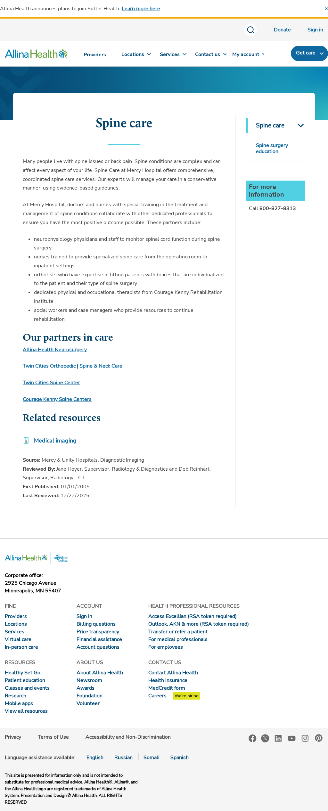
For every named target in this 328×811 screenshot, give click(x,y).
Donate (282, 29)
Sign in (315, 29)
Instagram (305, 737)
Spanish (179, 757)
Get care (306, 52)
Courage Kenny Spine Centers (57, 399)
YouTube (291, 737)
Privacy (13, 737)
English (94, 757)
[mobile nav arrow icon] (299, 125)
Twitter (265, 738)
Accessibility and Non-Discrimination (128, 737)
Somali (152, 757)
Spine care (270, 125)
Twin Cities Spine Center (51, 382)
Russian (123, 757)
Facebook (253, 738)
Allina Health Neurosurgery (55, 349)
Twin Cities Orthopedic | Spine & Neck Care (72, 365)
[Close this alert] (326, 8)
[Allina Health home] (36, 55)
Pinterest (318, 738)
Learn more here (141, 8)
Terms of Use (53, 737)
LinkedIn (278, 737)
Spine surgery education (272, 148)
